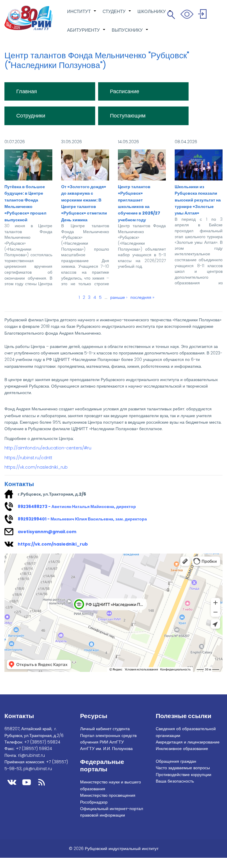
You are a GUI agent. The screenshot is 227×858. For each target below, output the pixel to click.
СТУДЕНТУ (117, 14)
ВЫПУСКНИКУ (130, 33)
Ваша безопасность (175, 781)
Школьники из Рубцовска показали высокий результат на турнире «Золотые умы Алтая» (198, 200)
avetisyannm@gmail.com (47, 532)
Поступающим (127, 115)
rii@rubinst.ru (31, 755)
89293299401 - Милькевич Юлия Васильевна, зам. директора (82, 519)
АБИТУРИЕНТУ (86, 33)
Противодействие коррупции (183, 775)
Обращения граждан (176, 761)
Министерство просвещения (107, 795)
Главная (26, 91)
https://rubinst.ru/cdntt (28, 458)
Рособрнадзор (94, 802)
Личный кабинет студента (105, 729)
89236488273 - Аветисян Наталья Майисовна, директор (77, 506)
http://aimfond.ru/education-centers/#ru (47, 448)
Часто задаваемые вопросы (183, 768)
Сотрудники (30, 115)
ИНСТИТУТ (82, 14)
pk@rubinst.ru (37, 769)
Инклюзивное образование (182, 748)
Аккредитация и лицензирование (188, 742)
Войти (203, 15)
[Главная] (28, 18)
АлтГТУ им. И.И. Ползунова (106, 748)
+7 (42, 742)
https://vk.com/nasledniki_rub (36, 467)
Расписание (124, 91)
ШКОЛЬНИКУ (154, 14)
